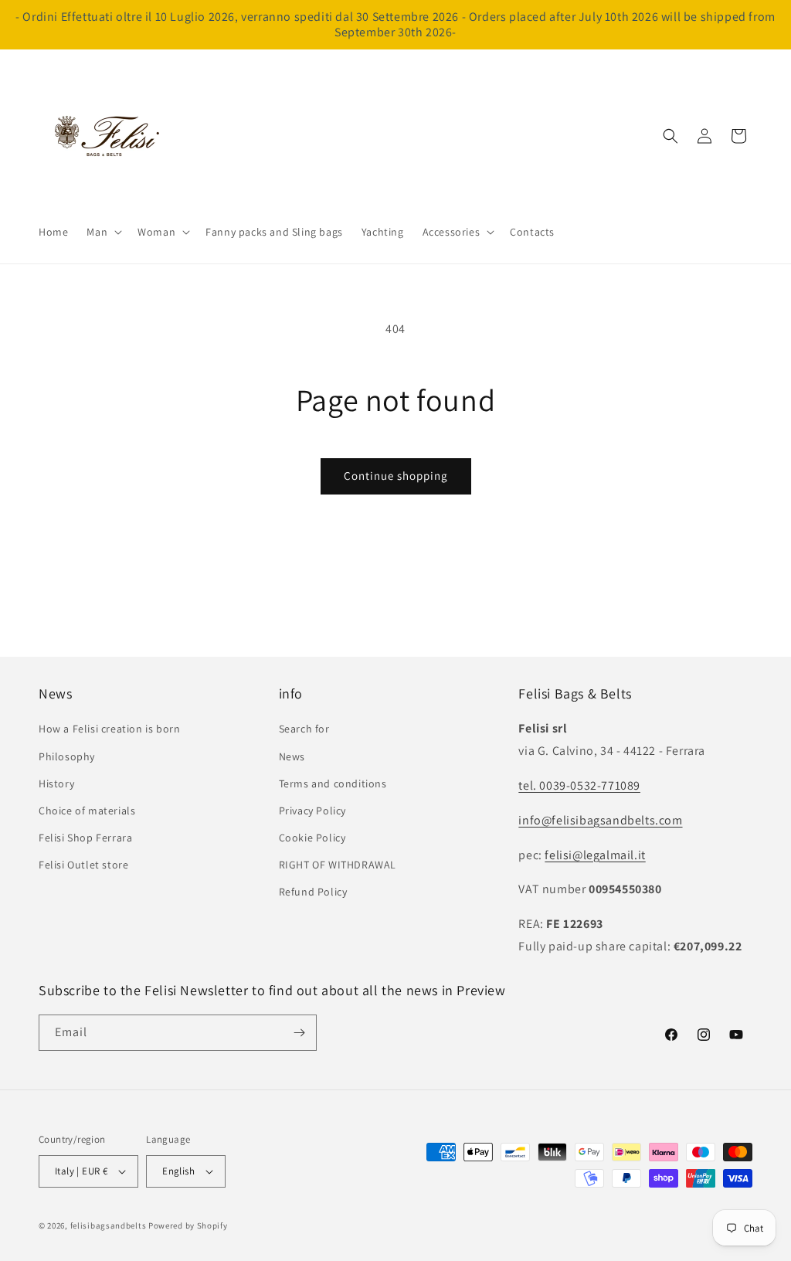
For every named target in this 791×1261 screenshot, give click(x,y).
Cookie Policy (312, 838)
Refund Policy (313, 892)
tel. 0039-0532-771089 (579, 785)
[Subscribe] (299, 1033)
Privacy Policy (312, 810)
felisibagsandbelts (108, 1225)
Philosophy (67, 756)
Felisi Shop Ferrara (85, 838)
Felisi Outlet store (83, 865)
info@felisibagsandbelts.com (600, 820)
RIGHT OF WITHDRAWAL (337, 865)
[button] (102, 232)
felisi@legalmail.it (595, 855)
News (292, 756)
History (56, 783)
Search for (304, 729)
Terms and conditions (333, 783)
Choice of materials (87, 810)
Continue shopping (396, 475)
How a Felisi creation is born (109, 729)
